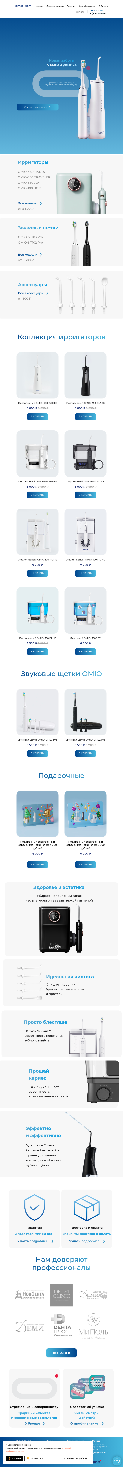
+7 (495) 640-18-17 (99, 1452)
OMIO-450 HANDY (31, 172)
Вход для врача (98, 10)
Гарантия (71, 6)
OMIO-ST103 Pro (30, 237)
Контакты (79, 12)
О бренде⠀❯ (34, 1423)
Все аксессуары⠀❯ (33, 293)
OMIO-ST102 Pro (30, 242)
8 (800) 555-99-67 (98, 13)
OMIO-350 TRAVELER (34, 177)
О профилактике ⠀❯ (87, 1423)
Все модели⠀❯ (30, 203)
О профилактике (87, 6)
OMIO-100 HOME (30, 188)
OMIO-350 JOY (29, 183)
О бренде (103, 6)
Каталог (39, 6)
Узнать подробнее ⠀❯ (35, 1241)
